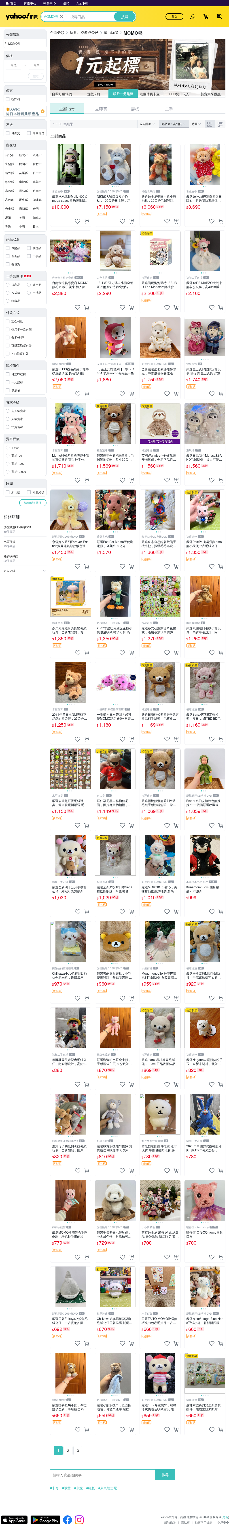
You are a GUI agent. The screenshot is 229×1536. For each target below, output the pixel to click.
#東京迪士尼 (107, 1488)
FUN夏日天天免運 (182, 93)
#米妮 (78, 1488)
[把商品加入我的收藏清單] (77, 221)
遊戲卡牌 (93, 93)
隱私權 (185, 1522)
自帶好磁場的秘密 (65, 93)
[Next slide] (88, 164)
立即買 (101, 109)
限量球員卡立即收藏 (153, 93)
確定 (36, 76)
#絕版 (90, 1488)
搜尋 (165, 1474)
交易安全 (223, 1522)
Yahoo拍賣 (21, 16)
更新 (225, 1517)
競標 (135, 109)
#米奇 (54, 1488)
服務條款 (170, 1522)
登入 (174, 16)
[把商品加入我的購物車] (86, 221)
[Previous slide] (53, 164)
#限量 (66, 1488)
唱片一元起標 (123, 93)
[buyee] (25, 111)
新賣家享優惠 (211, 93)
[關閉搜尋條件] (61, 16)
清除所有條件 (33, 503)
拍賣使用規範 (203, 1522)
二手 (169, 109)
